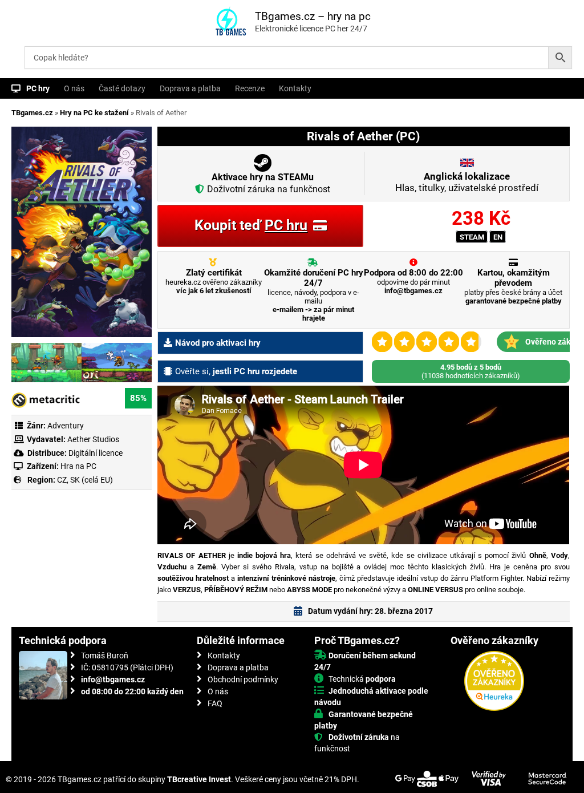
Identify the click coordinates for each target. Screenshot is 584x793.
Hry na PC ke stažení (94, 112)
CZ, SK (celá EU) (85, 479)
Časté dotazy (122, 88)
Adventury (65, 425)
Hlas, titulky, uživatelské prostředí (466, 182)
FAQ (215, 703)
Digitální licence (95, 453)
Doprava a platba (190, 88)
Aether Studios (93, 439)
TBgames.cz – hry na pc (313, 16)
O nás (74, 88)
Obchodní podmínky (243, 679)
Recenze (250, 88)
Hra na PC (77, 466)
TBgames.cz (32, 112)
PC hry (38, 88)
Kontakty (295, 88)
